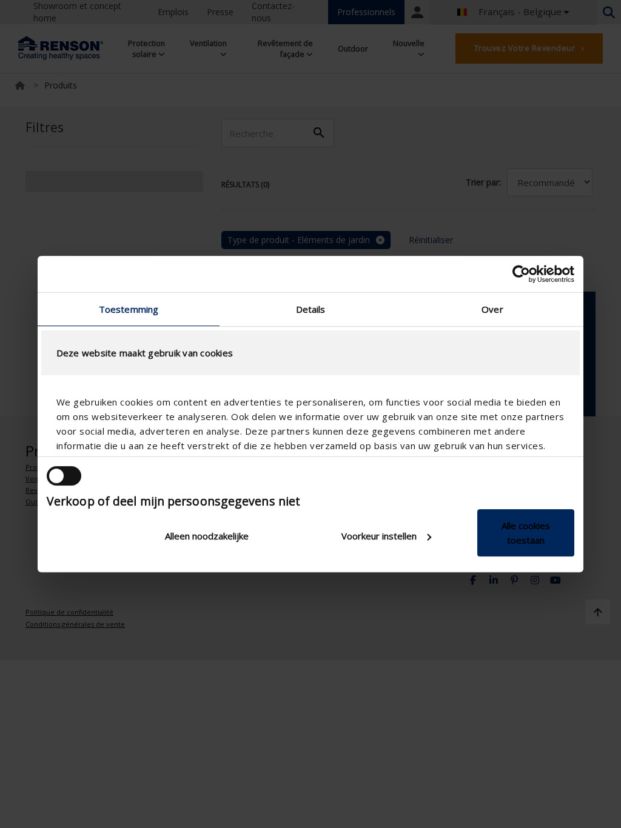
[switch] (64, 476)
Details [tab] (311, 309)
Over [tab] (492, 309)
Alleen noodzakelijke (207, 536)
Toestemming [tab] (128, 309)
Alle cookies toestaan (526, 532)
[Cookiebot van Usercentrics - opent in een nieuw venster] (521, 274)
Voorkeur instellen (379, 536)
